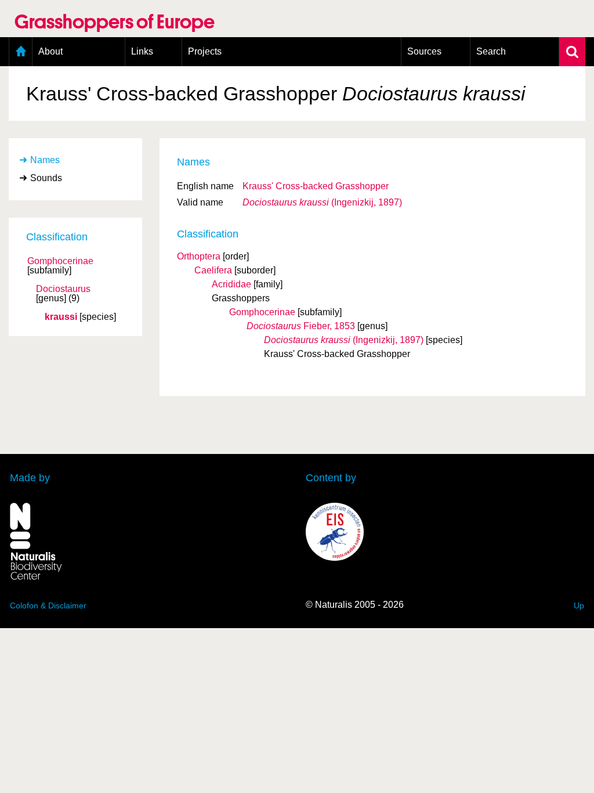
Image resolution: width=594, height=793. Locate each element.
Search (491, 51)
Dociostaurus (63, 289)
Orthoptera (198, 256)
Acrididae (231, 284)
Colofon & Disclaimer (48, 605)
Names (45, 160)
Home (20, 51)
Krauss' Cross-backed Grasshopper (315, 186)
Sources (424, 51)
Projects (205, 51)
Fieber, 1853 (301, 326)
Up (579, 605)
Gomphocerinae (60, 261)
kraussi (61, 317)
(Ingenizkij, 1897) (322, 202)
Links (142, 51)
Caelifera (213, 270)
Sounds (46, 178)
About (50, 51)
